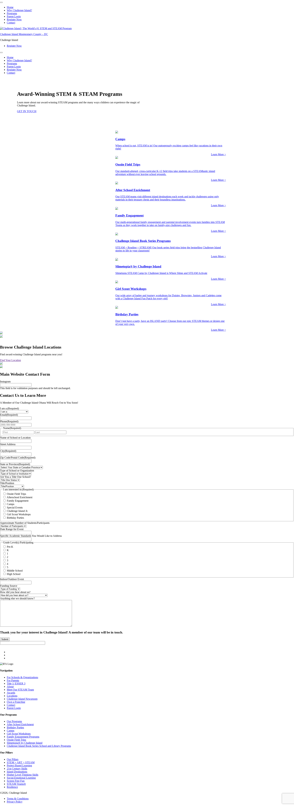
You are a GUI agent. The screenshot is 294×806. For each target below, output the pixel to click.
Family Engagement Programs (23, 736)
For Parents (13, 680)
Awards (11, 692)
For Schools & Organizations (22, 677)
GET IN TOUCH (26, 111)
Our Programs (14, 721)
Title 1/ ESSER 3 (16, 683)
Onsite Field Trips (16, 493)
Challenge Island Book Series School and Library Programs (39, 745)
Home (10, 7)
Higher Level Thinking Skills (22, 774)
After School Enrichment (20, 724)
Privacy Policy (14, 801)
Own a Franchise (16, 701)
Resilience (12, 787)
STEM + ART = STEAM (21, 762)
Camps (10, 504)
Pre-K (10, 546)
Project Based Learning (19, 765)
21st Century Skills (17, 768)
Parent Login (14, 16)
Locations (12, 695)
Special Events (15, 507)
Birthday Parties (15, 517)
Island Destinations (17, 771)
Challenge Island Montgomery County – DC (24, 34)
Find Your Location (10, 360)
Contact (11, 22)
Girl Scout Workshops (19, 514)
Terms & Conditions (18, 798)
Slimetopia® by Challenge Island (24, 742)
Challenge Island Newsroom (22, 698)
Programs (12, 13)
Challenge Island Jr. (17, 510)
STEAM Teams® (16, 783)
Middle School (15, 570)
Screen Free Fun (15, 780)
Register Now (14, 19)
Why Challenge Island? (19, 10)
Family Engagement (17, 500)
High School (13, 574)
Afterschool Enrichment (19, 497)
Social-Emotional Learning (21, 777)
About (10, 686)
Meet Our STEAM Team (20, 689)
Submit (4, 639)
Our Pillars (12, 759)
